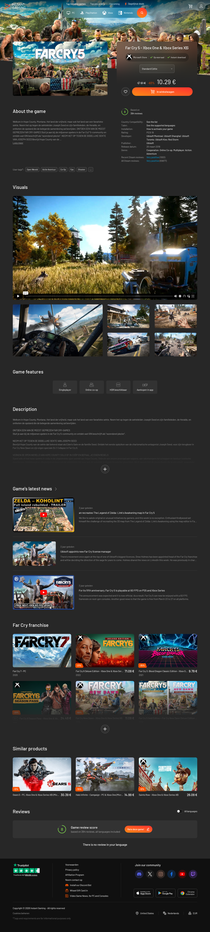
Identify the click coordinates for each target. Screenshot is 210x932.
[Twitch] (193, 874)
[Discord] (139, 874)
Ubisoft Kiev (161, 139)
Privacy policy (72, 869)
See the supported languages (161, 125)
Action (188, 150)
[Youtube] (182, 874)
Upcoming (114, 3)
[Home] (15, 6)
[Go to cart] (190, 6)
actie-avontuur (49, 169)
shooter (81, 169)
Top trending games (76, 3)
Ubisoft (150, 143)
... (91, 169)
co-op (63, 169)
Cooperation (153, 150)
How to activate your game (160, 129)
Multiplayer (178, 150)
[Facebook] (171, 874)
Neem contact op (73, 879)
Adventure (152, 153)
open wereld (32, 169)
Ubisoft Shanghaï (172, 136)
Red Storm (173, 139)
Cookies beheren (21, 913)
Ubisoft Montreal (155, 136)
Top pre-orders (97, 3)
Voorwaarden (71, 864)
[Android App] (165, 893)
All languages (190, 811)
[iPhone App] (143, 893)
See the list (152, 121)
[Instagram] (161, 874)
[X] (150, 874)
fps (71, 169)
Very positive (153, 157)
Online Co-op (166, 150)
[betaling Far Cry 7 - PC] (42, 650)
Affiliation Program (74, 874)
